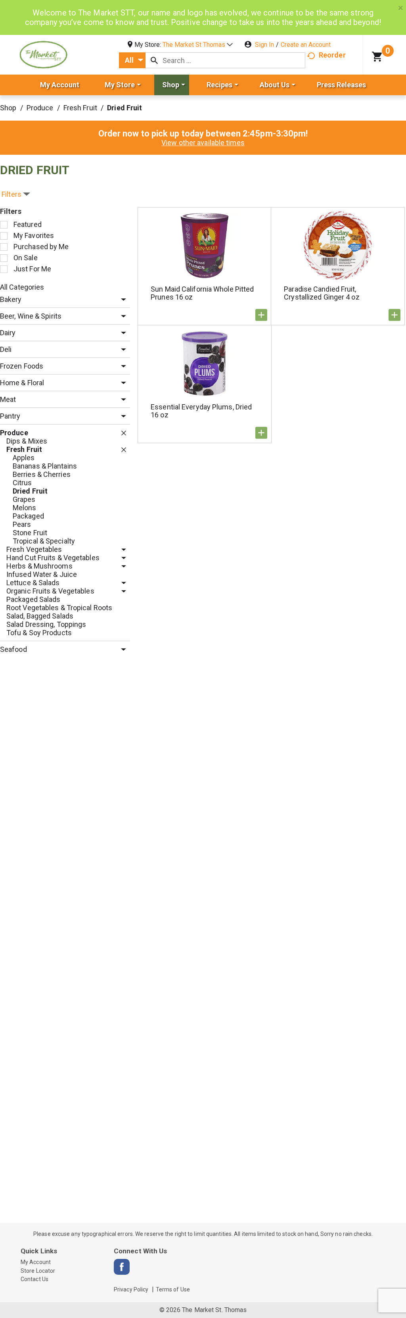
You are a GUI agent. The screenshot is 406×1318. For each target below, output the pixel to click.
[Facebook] (122, 1267)
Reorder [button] (332, 55)
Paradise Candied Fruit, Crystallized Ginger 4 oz (321, 293)
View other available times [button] (203, 142)
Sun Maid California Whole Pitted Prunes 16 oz (202, 293)
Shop (8, 108)
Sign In (264, 44)
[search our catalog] (154, 60)
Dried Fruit (124, 108)
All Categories (22, 287)
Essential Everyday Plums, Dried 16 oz (201, 411)
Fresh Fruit (80, 108)
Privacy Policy (131, 1289)
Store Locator (38, 1271)
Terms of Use (173, 1289)
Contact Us (34, 1279)
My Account (36, 1262)
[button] (198, 44)
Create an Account (306, 44)
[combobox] (132, 60)
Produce (40, 108)
